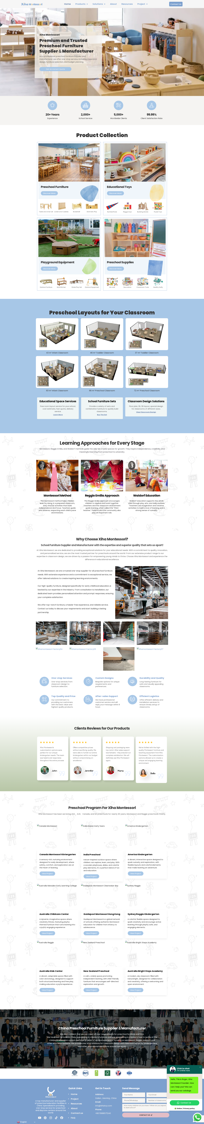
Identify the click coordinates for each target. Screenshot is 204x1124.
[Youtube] (39, 1117)
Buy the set (102, 414)
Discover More (49, 193)
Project (141, 3)
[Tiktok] (56, 1117)
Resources (127, 3)
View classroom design (146, 412)
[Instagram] (50, 1117)
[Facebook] (61, 1117)
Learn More (58, 414)
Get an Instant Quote (55, 69)
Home (67, 3)
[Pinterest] (45, 1117)
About (113, 3)
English (23, 1122)
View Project (47, 873)
